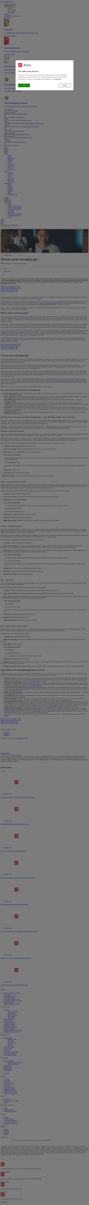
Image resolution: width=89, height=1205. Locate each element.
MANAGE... (65, 85)
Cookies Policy (58, 79)
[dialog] (44, 75)
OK (24, 85)
